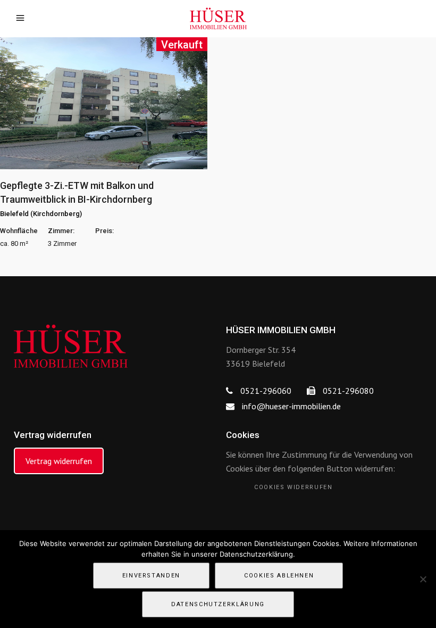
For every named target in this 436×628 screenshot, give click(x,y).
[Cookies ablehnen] (422, 579)
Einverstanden (151, 575)
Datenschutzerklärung (218, 604)
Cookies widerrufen (293, 487)
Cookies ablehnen (279, 575)
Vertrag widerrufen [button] (59, 461)
